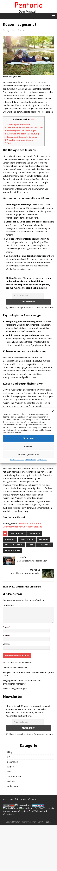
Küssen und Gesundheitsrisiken (21, 137)
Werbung (32, 799)
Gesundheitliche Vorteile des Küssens (24, 127)
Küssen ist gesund (14, 545)
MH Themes (46, 822)
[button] (52, 411)
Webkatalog (23, 811)
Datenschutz (30, 459)
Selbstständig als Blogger (15, 688)
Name (6, 627)
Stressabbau (45, 545)
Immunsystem (26, 539)
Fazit (8, 143)
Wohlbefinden (12, 550)
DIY (8, 757)
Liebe (30, 545)
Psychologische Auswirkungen (20, 130)
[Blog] (23, 805)
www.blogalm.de (10, 811)
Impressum (8, 799)
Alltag (9, 752)
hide (33, 119)
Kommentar (8, 605)
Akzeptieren (28, 438)
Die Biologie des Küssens (17, 124)
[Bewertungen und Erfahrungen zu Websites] (11, 808)
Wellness (11, 781)
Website (7, 644)
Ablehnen (28, 446)
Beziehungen (17, 533)
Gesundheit (34, 533)
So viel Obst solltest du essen (17, 662)
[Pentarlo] (28, 11)
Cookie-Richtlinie (17, 459)
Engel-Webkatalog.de (38, 811)
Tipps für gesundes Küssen (19, 140)
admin (22, 30)
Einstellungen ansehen (28, 454)
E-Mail (6, 635)
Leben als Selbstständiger (15, 667)
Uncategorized (14, 776)
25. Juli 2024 (10, 30)
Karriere (10, 766)
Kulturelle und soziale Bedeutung (22, 133)
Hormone (10, 539)
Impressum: (42, 459)
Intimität (43, 539)
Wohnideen (12, 786)
